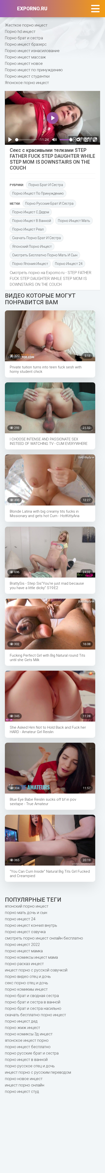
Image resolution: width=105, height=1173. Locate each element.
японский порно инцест (32, 246)
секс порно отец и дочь (26, 983)
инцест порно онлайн (24, 1085)
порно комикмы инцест (26, 989)
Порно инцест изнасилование (32, 50)
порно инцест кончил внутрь (31, 925)
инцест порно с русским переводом (38, 1072)
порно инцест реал (28, 229)
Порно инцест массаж (25, 57)
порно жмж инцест (22, 1027)
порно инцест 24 (69, 264)
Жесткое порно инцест (26, 25)
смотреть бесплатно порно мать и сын (44, 255)
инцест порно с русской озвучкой (36, 970)
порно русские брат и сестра (49, 203)
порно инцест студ (22, 1091)
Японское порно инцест (27, 82)
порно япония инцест (30, 264)
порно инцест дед (21, 1021)
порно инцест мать (74, 221)
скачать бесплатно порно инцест (35, 1015)
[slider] (26, 139)
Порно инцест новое (24, 63)
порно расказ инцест (24, 963)
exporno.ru (32, 9)
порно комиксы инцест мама (31, 957)
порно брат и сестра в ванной (32, 1002)
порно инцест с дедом (30, 212)
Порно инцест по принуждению (34, 70)
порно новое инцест (23, 1078)
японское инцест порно (27, 1040)
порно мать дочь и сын (26, 912)
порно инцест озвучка (25, 931)
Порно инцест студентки (27, 76)
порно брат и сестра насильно (33, 1008)
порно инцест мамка (24, 951)
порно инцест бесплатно (28, 1046)
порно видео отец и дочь (28, 976)
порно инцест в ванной (31, 221)
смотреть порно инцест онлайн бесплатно (44, 938)
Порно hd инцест (20, 31)
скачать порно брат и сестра (36, 238)
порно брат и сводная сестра (32, 995)
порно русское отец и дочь (30, 1066)
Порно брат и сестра (24, 38)
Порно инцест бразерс (26, 44)
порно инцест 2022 (22, 944)
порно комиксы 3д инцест (28, 1034)
